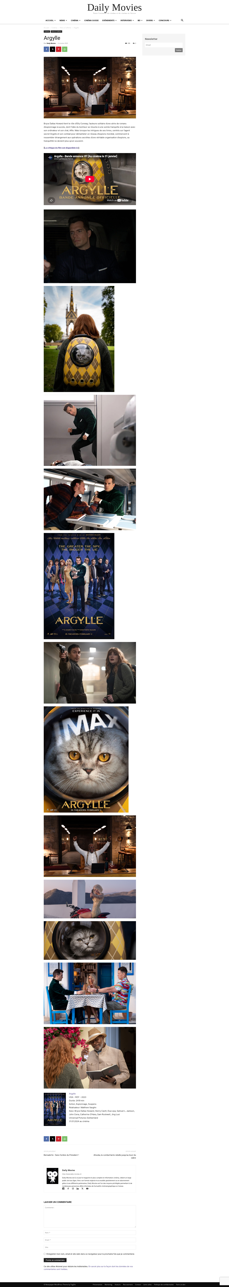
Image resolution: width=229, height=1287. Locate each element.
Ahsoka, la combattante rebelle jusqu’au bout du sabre (115, 1156)
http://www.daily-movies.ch (72, 1174)
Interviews (126, 20)
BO (139, 20)
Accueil (50, 20)
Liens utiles (147, 1284)
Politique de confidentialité (164, 1284)
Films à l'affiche (65, 28)
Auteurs (118, 1284)
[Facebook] (46, 49)
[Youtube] (88, 1189)
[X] (52, 49)
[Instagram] (74, 1189)
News (62, 20)
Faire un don (180, 1284)
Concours (164, 20)
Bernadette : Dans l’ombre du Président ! (61, 1155)
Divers (149, 20)
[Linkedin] (78, 1189)
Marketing (108, 1284)
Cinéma (74, 20)
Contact (138, 1284)
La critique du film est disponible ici (61, 148)
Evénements (108, 20)
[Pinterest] (58, 49)
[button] (182, 20)
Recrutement (128, 1284)
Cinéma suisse (91, 20)
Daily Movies (51, 43)
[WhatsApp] (64, 49)
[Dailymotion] (64, 1189)
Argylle (72, 1093)
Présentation (97, 1284)
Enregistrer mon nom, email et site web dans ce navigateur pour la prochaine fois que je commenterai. (91, 1254)
